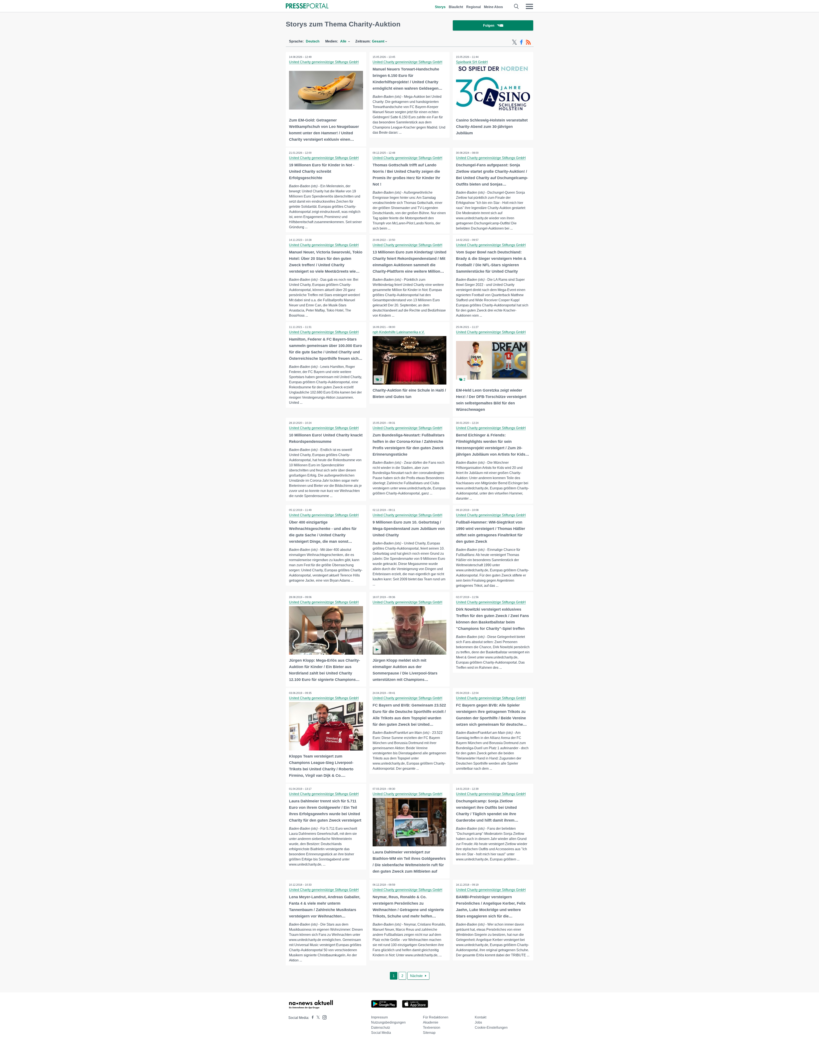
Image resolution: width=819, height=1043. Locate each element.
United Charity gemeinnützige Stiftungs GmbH (324, 62)
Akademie (430, 1022)
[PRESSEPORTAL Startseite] (307, 6)
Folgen (488, 25)
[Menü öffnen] (529, 6)
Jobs (478, 1022)
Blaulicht (456, 7)
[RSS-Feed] (528, 42)
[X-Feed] (514, 42)
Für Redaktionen (435, 1017)
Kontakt (480, 1017)
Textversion (431, 1027)
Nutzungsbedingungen (388, 1022)
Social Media (381, 1032)
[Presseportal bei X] (317, 1018)
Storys (440, 7)
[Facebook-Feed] (521, 42)
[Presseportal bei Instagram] (323, 1017)
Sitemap (429, 1032)
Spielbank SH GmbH (472, 62)
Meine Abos (493, 7)
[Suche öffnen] (516, 6)
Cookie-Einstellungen (491, 1027)
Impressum (379, 1017)
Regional (473, 7)
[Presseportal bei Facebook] (311, 1018)
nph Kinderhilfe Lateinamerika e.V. (399, 332)
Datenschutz (380, 1027)
